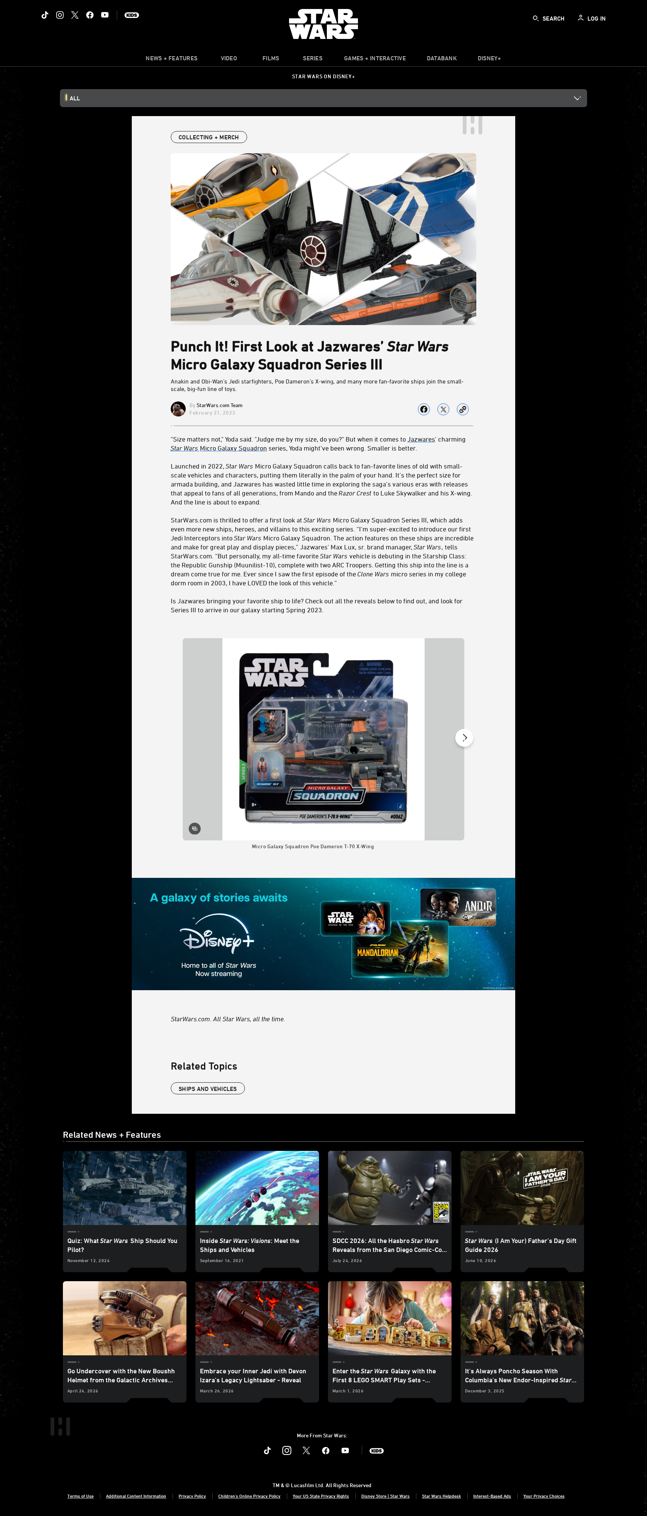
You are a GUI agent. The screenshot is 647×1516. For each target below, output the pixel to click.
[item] (171, 60)
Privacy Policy (192, 1495)
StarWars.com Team (220, 405)
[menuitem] (229, 60)
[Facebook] (90, 15)
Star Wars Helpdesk (441, 1495)
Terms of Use (80, 1495)
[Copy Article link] (463, 409)
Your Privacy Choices (544, 1495)
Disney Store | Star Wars (385, 1495)
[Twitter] (75, 15)
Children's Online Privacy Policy (249, 1495)
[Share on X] (443, 409)
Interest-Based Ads (492, 1495)
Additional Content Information (136, 1495)
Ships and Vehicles (208, 1088)
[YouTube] (105, 15)
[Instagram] (60, 15)
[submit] (536, 18)
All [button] (75, 98)
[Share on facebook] (424, 409)
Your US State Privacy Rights (321, 1495)
